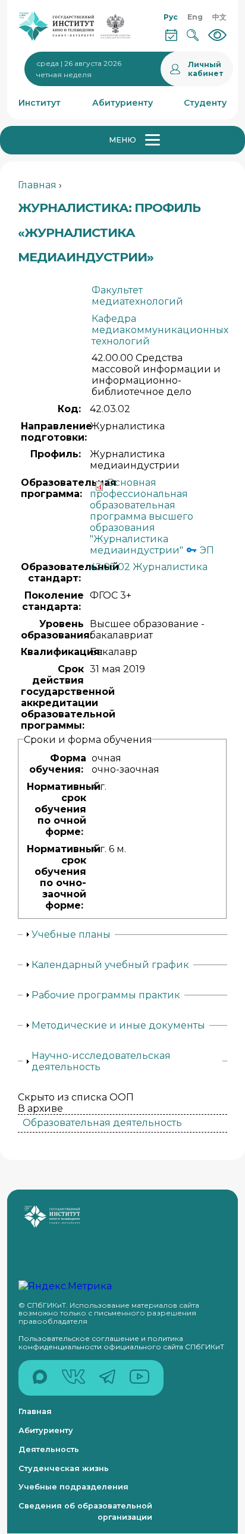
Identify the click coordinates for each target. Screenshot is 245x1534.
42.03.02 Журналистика (149, 567)
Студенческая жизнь (63, 1468)
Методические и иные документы (118, 1025)
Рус (171, 16)
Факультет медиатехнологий (137, 295)
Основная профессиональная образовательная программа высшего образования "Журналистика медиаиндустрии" (141, 516)
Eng (195, 16)
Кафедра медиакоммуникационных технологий (160, 330)
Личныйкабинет (206, 69)
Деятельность (48, 1449)
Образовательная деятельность (102, 1122)
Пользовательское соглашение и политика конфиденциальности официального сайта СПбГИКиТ (121, 1342)
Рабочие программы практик (106, 995)
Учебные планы (71, 934)
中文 (219, 16)
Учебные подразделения (73, 1486)
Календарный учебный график (110, 964)
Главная (37, 185)
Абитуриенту (45, 1430)
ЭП (205, 550)
